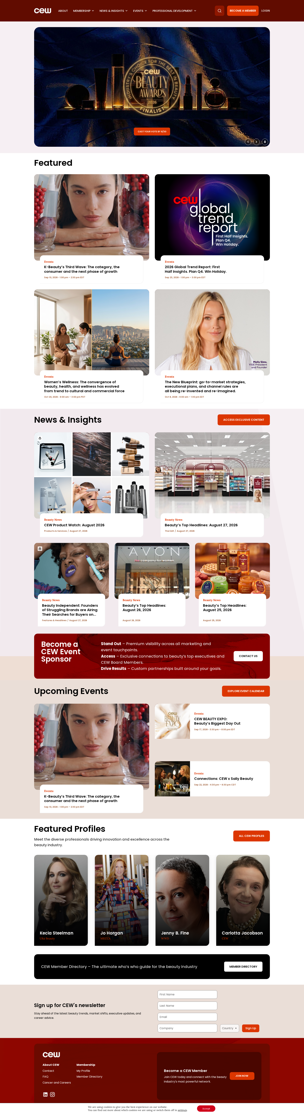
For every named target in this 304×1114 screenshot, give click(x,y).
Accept (206, 1108)
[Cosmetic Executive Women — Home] (42, 10)
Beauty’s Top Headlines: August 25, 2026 (224, 607)
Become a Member (243, 11)
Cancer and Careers (57, 1083)
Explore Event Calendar (246, 691)
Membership (81, 11)
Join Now (241, 1076)
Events (138, 11)
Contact (48, 1071)
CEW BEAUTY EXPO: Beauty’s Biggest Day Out (217, 721)
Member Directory (243, 967)
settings (182, 1110)
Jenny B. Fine (175, 933)
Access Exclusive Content (243, 420)
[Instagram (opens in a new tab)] (52, 1094)
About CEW (51, 1065)
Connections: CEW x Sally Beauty (223, 778)
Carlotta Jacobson (242, 933)
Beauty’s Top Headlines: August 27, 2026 (202, 525)
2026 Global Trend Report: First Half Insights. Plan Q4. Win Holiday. (196, 269)
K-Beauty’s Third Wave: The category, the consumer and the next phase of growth (82, 269)
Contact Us (248, 656)
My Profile (83, 1071)
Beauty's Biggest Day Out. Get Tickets (152, 131)
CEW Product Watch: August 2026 (74, 525)
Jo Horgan (111, 933)
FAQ (45, 1077)
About (63, 11)
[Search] (219, 11)
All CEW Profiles (251, 836)
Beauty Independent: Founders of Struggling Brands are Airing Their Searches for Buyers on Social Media (70, 612)
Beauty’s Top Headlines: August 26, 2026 (144, 607)
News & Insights (112, 11)
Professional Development (173, 11)
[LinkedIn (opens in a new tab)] (45, 1094)
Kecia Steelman (56, 933)
